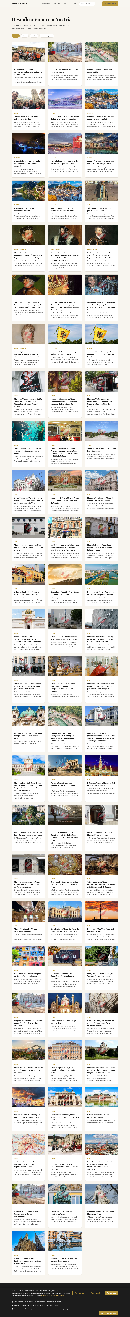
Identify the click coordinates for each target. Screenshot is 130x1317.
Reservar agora (110, 3)
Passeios (56, 3)
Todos (16, 36)
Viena (25, 36)
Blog (74, 3)
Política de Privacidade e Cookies (52, 1295)
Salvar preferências (108, 1313)
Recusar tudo (96, 1293)
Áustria (34, 36)
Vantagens (46, 3)
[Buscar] (97, 3)
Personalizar (79, 1293)
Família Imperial (47, 36)
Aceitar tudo (111, 1293)
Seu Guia (66, 3)
